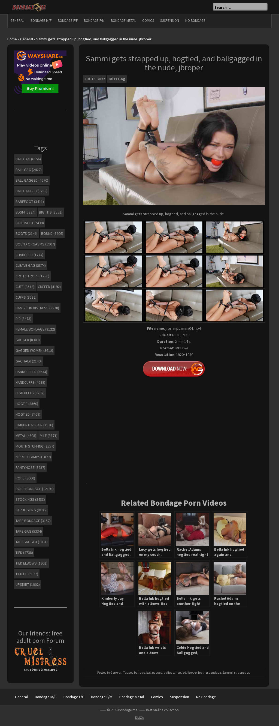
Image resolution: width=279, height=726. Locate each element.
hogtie (27, 403)
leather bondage (209, 672)
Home (12, 39)
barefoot (30, 201)
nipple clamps (33, 456)
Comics (148, 20)
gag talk (29, 361)
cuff (25, 286)
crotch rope (32, 276)
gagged (28, 339)
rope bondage (35, 488)
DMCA (139, 717)
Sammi (227, 672)
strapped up (242, 672)
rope (25, 478)
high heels (30, 393)
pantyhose (30, 467)
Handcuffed (31, 371)
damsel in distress (37, 307)
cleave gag (31, 265)
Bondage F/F (68, 20)
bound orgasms (35, 244)
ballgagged (31, 190)
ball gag (139, 672)
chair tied (29, 254)
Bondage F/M (94, 20)
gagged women (34, 350)
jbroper (192, 672)
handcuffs (30, 382)
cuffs (26, 297)
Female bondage (35, 329)
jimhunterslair (34, 424)
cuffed (49, 286)
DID (23, 318)
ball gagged (154, 672)
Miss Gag (117, 78)
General (17, 20)
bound (52, 233)
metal (26, 435)
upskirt (28, 584)
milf (48, 435)
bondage (30, 222)
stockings (30, 499)
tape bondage (33, 520)
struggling (31, 510)
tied (24, 552)
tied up (27, 573)
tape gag (29, 531)
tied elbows (31, 563)
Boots (27, 233)
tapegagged (32, 541)
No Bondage (195, 20)
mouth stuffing (35, 446)
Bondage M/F (41, 20)
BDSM (25, 212)
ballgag (169, 672)
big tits (50, 212)
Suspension (169, 20)
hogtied (180, 672)
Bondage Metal (123, 20)
